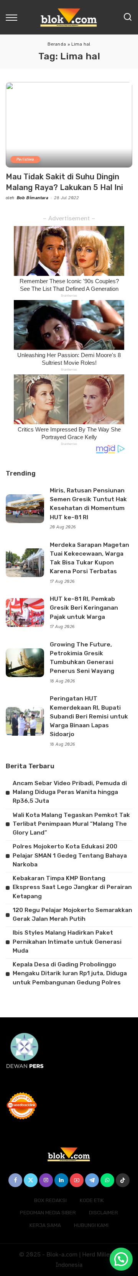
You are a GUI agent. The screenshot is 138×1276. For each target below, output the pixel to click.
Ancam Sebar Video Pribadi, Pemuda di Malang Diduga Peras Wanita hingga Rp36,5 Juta (70, 792)
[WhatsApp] (107, 1180)
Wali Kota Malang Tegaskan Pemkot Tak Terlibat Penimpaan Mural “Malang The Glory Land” (71, 824)
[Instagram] (46, 1180)
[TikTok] (123, 1180)
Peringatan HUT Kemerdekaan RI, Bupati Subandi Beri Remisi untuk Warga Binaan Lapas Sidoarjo (89, 716)
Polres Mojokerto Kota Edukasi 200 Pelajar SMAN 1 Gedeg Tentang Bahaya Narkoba (70, 855)
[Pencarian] (127, 17)
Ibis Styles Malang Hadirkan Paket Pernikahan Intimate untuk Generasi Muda (67, 941)
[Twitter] (31, 1180)
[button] (121, 1259)
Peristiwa (25, 159)
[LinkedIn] (61, 1180)
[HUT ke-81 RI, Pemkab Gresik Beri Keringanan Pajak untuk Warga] (25, 612)
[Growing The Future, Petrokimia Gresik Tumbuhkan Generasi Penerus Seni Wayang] (25, 662)
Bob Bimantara (33, 197)
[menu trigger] (13, 17)
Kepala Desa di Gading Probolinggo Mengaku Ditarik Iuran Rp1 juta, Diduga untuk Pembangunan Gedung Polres (70, 973)
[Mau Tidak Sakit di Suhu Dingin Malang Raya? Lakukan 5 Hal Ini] (69, 124)
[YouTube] (77, 1180)
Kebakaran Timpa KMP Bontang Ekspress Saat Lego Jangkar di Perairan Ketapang (72, 887)
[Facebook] (15, 1180)
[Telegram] (92, 1180)
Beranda (57, 44)
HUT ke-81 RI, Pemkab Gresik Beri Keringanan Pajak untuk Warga (84, 607)
